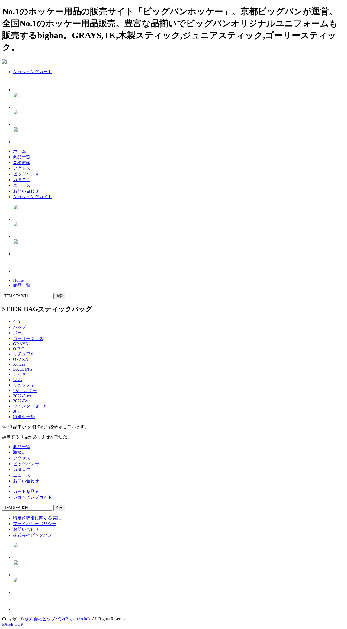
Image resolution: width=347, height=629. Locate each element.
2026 (17, 411)
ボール (19, 332)
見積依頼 (21, 162)
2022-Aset (22, 396)
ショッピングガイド (32, 196)
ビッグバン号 (26, 174)
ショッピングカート (32, 71)
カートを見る (26, 491)
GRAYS (20, 344)
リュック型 (24, 385)
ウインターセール (30, 406)
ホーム (19, 151)
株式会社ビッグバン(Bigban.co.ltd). (58, 619)
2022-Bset (22, 401)
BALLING (23, 369)
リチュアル (24, 354)
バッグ (19, 327)
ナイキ (19, 374)
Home (18, 280)
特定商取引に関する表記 (37, 518)
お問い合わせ (26, 191)
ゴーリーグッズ (28, 338)
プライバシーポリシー (34, 523)
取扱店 (19, 452)
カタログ (21, 179)
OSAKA (20, 359)
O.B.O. (19, 348)
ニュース (21, 185)
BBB (17, 379)
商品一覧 (21, 157)
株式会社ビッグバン (32, 535)
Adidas (19, 364)
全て (17, 321)
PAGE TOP (12, 624)
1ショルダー (25, 390)
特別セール (24, 416)
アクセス (21, 168)
